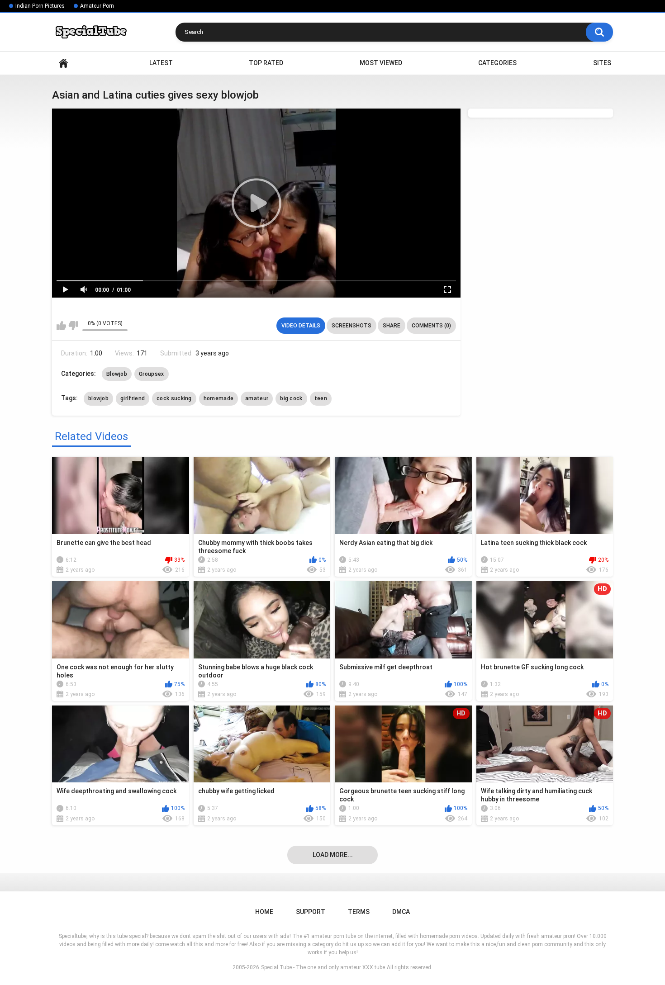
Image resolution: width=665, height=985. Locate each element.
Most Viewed (381, 62)
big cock (291, 398)
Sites (602, 62)
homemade (218, 398)
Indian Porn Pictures (40, 6)
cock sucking (174, 398)
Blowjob (116, 374)
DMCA (401, 911)
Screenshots (351, 325)
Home (63, 63)
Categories (497, 62)
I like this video (61, 325)
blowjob (98, 398)
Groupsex (151, 374)
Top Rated (266, 62)
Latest (161, 62)
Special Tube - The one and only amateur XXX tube (323, 967)
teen (320, 398)
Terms (359, 911)
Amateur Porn (97, 6)
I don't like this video (73, 325)
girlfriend (132, 398)
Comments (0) (431, 325)
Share (391, 325)
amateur (256, 398)
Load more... (333, 854)
